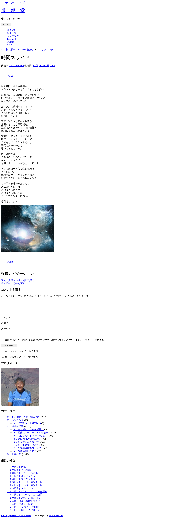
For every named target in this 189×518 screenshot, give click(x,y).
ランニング (13, 36)
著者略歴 (12, 30)
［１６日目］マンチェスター (22, 479)
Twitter (10, 41)
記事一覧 (12, 33)
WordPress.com (56, 515)
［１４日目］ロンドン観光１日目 (25, 485)
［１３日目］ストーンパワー (22, 488)
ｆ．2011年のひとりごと (26, 445)
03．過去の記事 (15, 426)
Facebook (11, 39)
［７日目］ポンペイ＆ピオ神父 (23, 507)
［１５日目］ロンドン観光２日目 (25, 482)
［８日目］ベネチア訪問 (20, 504)
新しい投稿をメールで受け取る (21, 357)
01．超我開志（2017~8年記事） (17, 49)
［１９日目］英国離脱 (19, 470)
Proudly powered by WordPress (16, 515)
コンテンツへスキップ (13, 2)
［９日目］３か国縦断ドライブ (23, 501)
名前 (4, 323)
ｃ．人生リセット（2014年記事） (30, 435)
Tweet (10, 76)
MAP (9, 44)
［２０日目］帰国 (16, 466)
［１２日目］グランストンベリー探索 (27, 491)
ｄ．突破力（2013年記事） (27, 439)
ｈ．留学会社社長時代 (25, 451)
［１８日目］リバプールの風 (22, 473)
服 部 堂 (13, 10)
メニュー (6, 24)
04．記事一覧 (14, 454)
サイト (4, 334)
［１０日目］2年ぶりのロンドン (24, 497)
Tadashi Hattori (16, 65)
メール (5, 328)
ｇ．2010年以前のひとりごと (28, 448)
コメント (6, 317)
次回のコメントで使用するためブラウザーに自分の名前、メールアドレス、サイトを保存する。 (55, 339)
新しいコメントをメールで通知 (21, 351)
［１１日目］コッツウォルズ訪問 (25, 494)
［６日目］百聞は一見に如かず (23, 510)
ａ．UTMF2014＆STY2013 (27, 423)
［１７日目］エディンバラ (21, 476)
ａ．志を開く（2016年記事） (28, 429)
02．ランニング (45, 49)
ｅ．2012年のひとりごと (26, 442)
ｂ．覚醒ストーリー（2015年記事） (32, 432)
